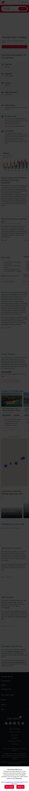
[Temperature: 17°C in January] (3, 166)
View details (12, 429)
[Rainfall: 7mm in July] (27, 165)
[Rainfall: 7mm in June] (23, 165)
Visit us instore (6, 372)
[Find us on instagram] (6, 723)
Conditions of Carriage (14, 732)
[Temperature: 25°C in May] (18, 165)
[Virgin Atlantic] (5, 2)
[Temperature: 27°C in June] (21, 164)
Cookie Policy (9, 782)
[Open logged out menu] (19, 2)
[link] (14, 677)
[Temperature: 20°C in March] (11, 165)
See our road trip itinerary (10, 380)
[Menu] (26, 2)
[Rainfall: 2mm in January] (5, 168)
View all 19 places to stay (14, 436)
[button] (21, 459)
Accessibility (14, 738)
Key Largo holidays (8, 281)
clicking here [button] (18, 778)
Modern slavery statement (14, 741)
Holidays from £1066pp (14, 46)
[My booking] (22, 2)
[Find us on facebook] (10, 723)
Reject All (20, 787)
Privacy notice (14, 735)
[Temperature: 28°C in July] (25, 164)
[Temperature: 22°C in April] (14, 165)
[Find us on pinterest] (23, 723)
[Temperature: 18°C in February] (7, 166)
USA (16, 606)
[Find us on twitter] (14, 723)
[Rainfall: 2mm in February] (9, 168)
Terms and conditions (14, 729)
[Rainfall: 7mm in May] (19, 165)
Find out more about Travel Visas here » (15, 126)
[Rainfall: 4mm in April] (16, 167)
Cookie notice (14, 744)
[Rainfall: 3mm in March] (12, 167)
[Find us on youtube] (18, 723)
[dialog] (14, 778)
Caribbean (7, 607)
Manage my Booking (14, 651)
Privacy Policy (19, 782)
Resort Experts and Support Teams (14, 662)
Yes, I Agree (9, 787)
